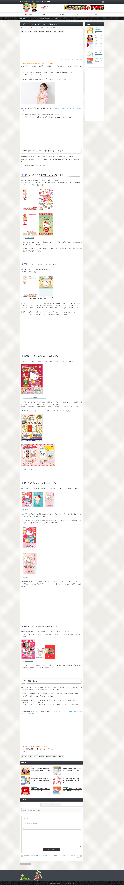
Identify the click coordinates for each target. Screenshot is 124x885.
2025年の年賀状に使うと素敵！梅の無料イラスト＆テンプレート (72, 780)
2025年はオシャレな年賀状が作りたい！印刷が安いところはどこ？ (66, 856)
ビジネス (45, 14)
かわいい (79, 14)
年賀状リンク (60, 883)
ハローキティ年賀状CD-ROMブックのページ (34, 398)
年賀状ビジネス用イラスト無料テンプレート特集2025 (98, 45)
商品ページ (26, 577)
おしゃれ (62, 14)
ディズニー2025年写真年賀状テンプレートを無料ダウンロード (40, 770)
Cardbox (27, 510)
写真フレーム (28, 14)
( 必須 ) (26, 818)
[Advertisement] (52, 46)
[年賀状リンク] (38, 12)
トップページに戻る (25, 864)
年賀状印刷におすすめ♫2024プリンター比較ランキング (35, 855)
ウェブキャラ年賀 (29, 238)
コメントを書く (45, 27)
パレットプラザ (29, 661)
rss (103, 2)
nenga (54, 27)
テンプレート (25, 27)
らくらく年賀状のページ (29, 469)
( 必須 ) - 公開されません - (30, 823)
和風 (95, 14)
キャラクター (35, 27)
